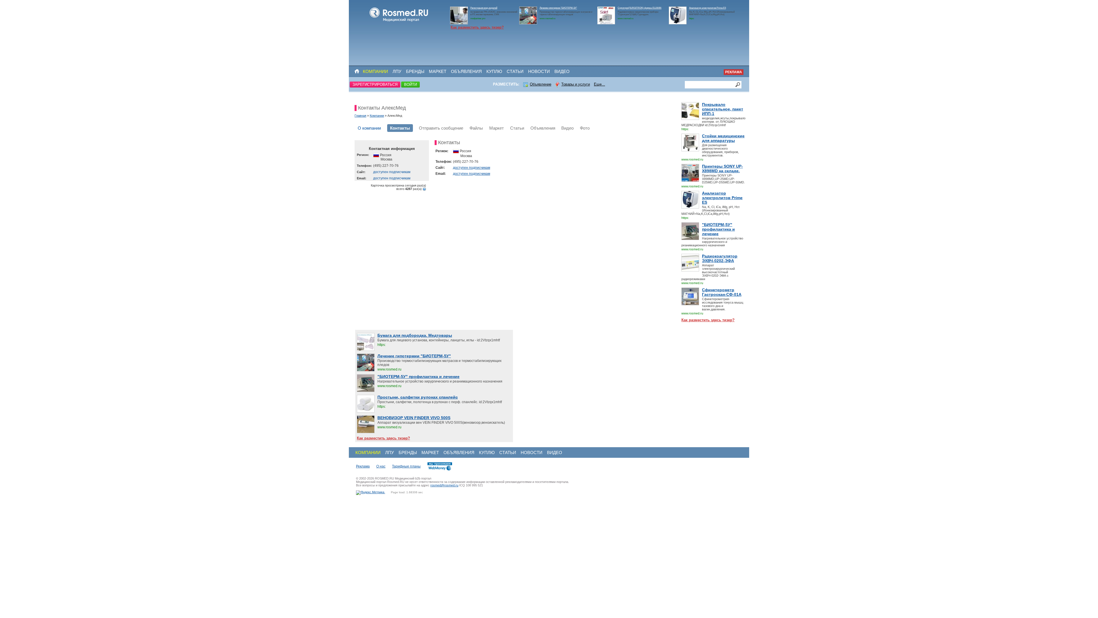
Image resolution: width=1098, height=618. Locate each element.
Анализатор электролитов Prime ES (707, 8)
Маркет (437, 71)
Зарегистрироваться (375, 84)
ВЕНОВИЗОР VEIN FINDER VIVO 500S (413, 417)
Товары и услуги (575, 84)
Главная (360, 115)
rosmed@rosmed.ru (444, 485)
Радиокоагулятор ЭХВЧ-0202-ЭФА (719, 258)
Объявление (540, 84)
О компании (369, 128)
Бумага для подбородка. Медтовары (414, 335)
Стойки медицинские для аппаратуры (723, 138)
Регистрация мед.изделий (483, 8)
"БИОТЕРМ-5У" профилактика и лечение (718, 229)
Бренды (415, 71)
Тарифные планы (406, 466)
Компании (375, 71)
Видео (562, 71)
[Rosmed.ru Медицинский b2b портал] (399, 22)
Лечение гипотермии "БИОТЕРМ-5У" (558, 8)
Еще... (599, 84)
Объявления (466, 71)
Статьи (515, 71)
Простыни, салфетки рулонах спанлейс (417, 397)
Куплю (494, 71)
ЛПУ (397, 71)
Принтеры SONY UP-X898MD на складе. (722, 168)
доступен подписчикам (391, 172)
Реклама (733, 72)
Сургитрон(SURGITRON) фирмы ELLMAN (639, 8)
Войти (410, 84)
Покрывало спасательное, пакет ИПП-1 (722, 109)
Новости (539, 71)
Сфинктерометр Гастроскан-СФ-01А (721, 292)
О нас (380, 466)
